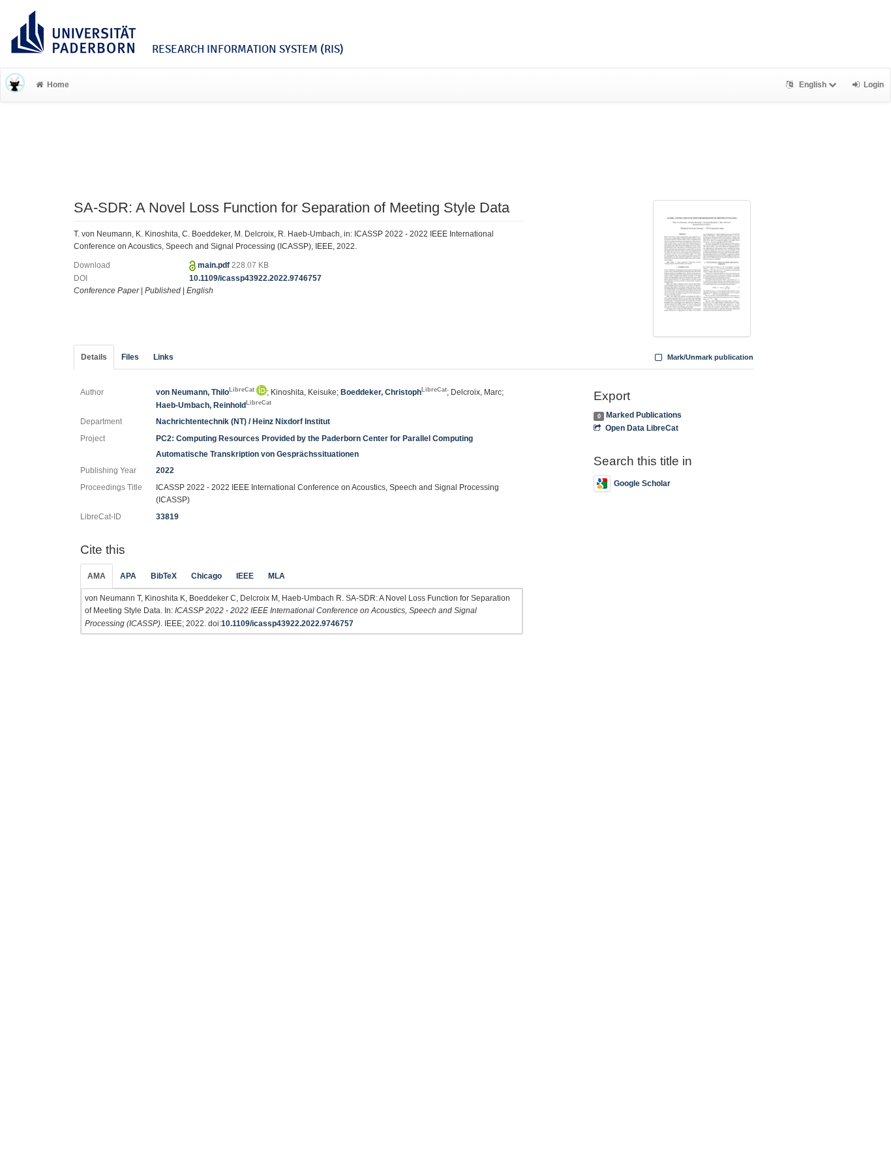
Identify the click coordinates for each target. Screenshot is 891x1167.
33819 (167, 516)
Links (163, 357)
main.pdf (215, 265)
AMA (96, 576)
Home (58, 84)
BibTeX (164, 576)
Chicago (206, 576)
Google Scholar (642, 483)
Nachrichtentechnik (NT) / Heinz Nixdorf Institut (243, 421)
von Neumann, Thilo (205, 392)
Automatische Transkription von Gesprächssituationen (257, 454)
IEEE (245, 576)
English (812, 84)
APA (128, 576)
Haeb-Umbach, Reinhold (213, 405)
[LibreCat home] (15, 84)
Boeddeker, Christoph (393, 392)
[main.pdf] (702, 262)
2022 (165, 470)
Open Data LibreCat (641, 428)
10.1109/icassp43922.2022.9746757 (255, 278)
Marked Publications (644, 415)
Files (130, 357)
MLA (276, 576)
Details (94, 357)
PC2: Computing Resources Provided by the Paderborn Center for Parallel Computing (314, 438)
